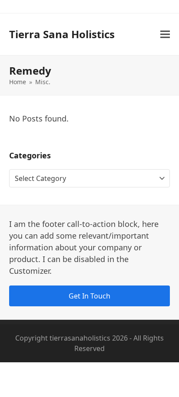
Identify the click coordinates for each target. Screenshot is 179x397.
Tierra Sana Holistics (62, 34)
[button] (165, 34)
